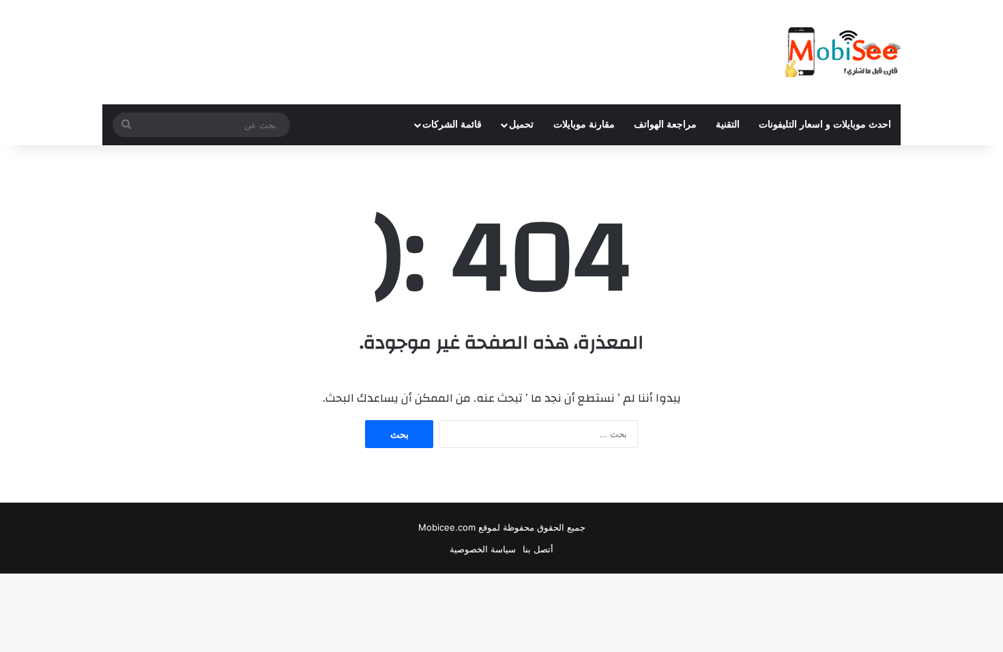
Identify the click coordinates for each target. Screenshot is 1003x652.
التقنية (728, 124)
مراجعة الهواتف (665, 124)
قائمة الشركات (452, 124)
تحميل (521, 124)
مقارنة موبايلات (584, 124)
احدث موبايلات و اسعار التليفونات (825, 124)
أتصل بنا (538, 549)
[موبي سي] (842, 52)
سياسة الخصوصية (483, 549)
